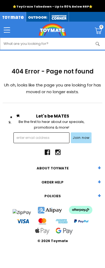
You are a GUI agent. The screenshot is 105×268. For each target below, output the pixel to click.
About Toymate (53, 168)
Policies (52, 196)
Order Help (52, 182)
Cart (101, 27)
